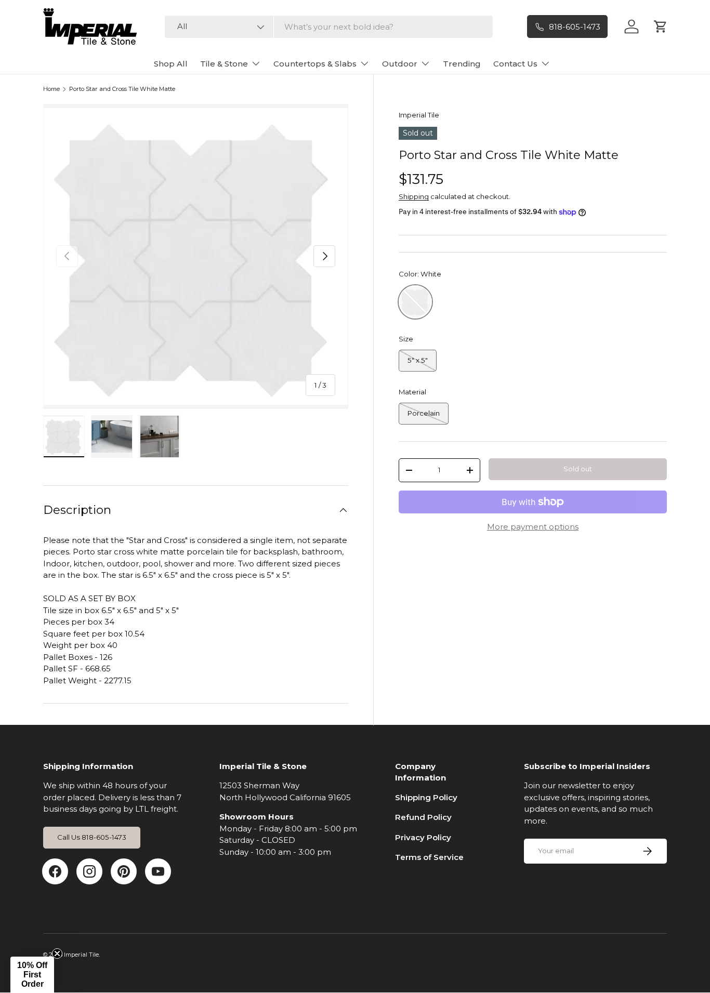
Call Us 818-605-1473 (91, 837)
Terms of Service (429, 857)
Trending (462, 64)
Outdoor (399, 64)
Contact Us (515, 64)
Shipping (414, 196)
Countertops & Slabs (315, 64)
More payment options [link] (532, 527)
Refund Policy (423, 817)
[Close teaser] (57, 953)
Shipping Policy (426, 797)
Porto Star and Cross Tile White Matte (122, 89)
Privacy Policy (423, 837)
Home (51, 89)
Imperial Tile (419, 115)
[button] (32, 975)
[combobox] (329, 27)
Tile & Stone (224, 64)
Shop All (171, 64)
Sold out (577, 469)
